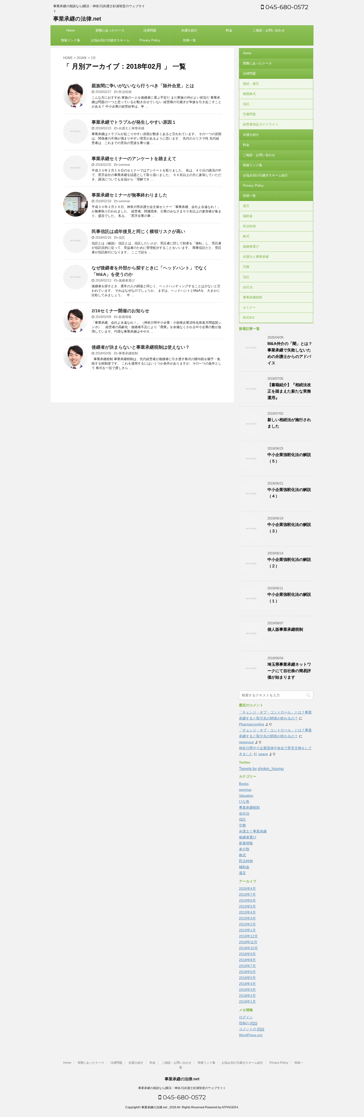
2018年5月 (247, 978)
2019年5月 (247, 906)
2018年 (82, 58)
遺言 (246, 206)
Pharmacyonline (251, 724)
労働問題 (249, 114)
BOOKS (249, 317)
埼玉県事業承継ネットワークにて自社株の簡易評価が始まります (289, 670)
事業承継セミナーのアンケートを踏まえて (134, 158)
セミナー (249, 307)
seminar (124, 165)
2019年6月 (247, 900)
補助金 (248, 216)
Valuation (246, 796)
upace (263, 754)
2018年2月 (247, 996)
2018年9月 (247, 954)
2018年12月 (248, 936)
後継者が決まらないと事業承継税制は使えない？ (141, 347)
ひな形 (244, 801)
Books (244, 784)
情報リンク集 (70, 40)
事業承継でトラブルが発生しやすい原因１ (134, 122)
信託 (122, 237)
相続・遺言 (251, 84)
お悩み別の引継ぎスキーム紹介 (110, 41)
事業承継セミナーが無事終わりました (129, 195)
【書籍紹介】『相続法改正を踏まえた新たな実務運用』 (289, 391)
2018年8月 (247, 960)
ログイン (246, 1017)
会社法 (248, 287)
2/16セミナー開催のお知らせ (120, 310)
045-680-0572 (286, 7)
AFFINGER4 (230, 1107)
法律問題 (149, 30)
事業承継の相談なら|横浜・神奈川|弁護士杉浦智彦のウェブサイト (182, 1088)
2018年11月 (248, 942)
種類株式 (249, 94)
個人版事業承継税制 (285, 629)
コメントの (251, 1029)
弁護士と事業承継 (131, 128)
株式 (246, 236)
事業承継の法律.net (77, 19)
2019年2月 (247, 924)
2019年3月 (247, 918)
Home (70, 30)
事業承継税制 (128, 353)
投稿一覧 (189, 40)
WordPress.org (250, 1035)
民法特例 (125, 92)
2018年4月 (247, 984)
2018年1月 (247, 1001)
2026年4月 (247, 888)
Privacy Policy (149, 40)
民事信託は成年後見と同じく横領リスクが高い (138, 231)
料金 (229, 30)
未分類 (244, 849)
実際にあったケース (110, 30)
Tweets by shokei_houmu (261, 769)
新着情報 (125, 317)
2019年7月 (247, 894)
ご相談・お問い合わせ (269, 30)
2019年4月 (247, 912)
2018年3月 (247, 990)
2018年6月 (247, 972)
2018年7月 (247, 966)
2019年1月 (247, 930)
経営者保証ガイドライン (260, 124)
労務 (246, 267)
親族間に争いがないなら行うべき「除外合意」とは (143, 85)
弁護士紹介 (189, 30)
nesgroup (246, 742)
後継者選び (127, 280)
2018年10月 (248, 948)
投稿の (248, 1023)
